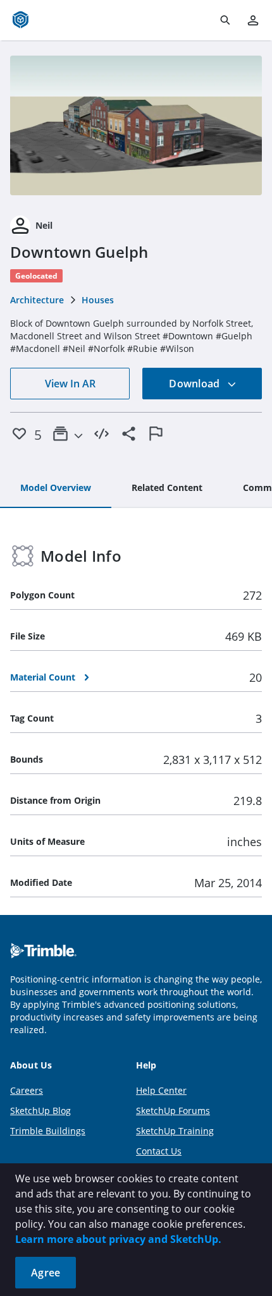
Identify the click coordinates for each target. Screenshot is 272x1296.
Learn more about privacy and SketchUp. (118, 1239)
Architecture (37, 300)
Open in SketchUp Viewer (136, 126)
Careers (26, 1090)
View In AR (70, 384)
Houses (98, 300)
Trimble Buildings (47, 1131)
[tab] (55, 488)
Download (195, 384)
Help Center (161, 1090)
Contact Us (159, 1151)
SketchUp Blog (40, 1111)
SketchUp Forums (173, 1111)
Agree (45, 1273)
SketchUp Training (175, 1131)
